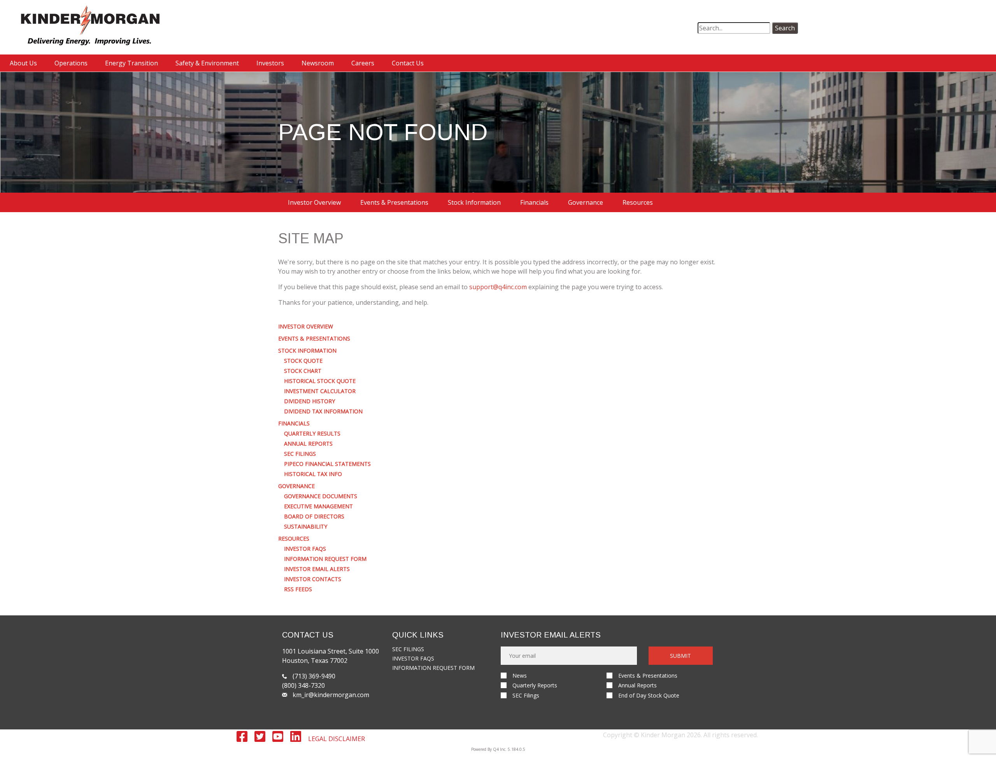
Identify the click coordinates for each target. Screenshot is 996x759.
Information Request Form (325, 559)
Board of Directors (314, 516)
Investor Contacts (312, 579)
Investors (270, 63)
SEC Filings (300, 454)
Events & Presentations (394, 202)
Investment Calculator (320, 391)
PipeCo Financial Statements (327, 464)
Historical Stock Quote (320, 381)
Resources (637, 202)
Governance (585, 202)
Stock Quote (303, 361)
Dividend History (309, 401)
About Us (23, 63)
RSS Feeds (298, 589)
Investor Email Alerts (317, 569)
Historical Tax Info (313, 474)
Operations (71, 63)
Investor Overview (314, 202)
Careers (362, 63)
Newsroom (318, 63)
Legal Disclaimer (336, 738)
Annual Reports (308, 443)
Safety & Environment (207, 63)
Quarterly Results (312, 433)
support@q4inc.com (498, 287)
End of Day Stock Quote (648, 695)
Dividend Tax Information (323, 411)
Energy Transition (131, 63)
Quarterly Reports (534, 685)
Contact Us (408, 63)
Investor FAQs (305, 549)
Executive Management (318, 506)
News (519, 675)
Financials (534, 202)
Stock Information (474, 202)
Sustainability (305, 526)
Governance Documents (320, 496)
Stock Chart (302, 371)
